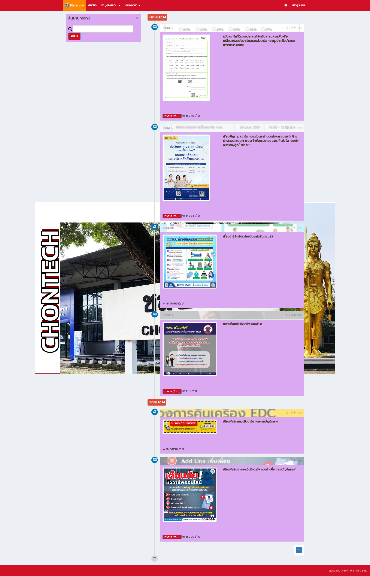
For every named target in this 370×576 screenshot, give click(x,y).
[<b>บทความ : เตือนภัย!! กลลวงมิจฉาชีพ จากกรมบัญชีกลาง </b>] (190, 426)
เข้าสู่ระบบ (298, 5)
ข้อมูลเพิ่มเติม (109, 5)
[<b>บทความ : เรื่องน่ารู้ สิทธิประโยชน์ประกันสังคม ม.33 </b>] (190, 261)
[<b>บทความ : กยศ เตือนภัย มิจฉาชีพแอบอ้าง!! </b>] (190, 349)
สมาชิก (92, 5)
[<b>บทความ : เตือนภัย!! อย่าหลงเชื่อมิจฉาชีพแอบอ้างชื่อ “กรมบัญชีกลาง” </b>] (190, 494)
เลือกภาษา (131, 5)
